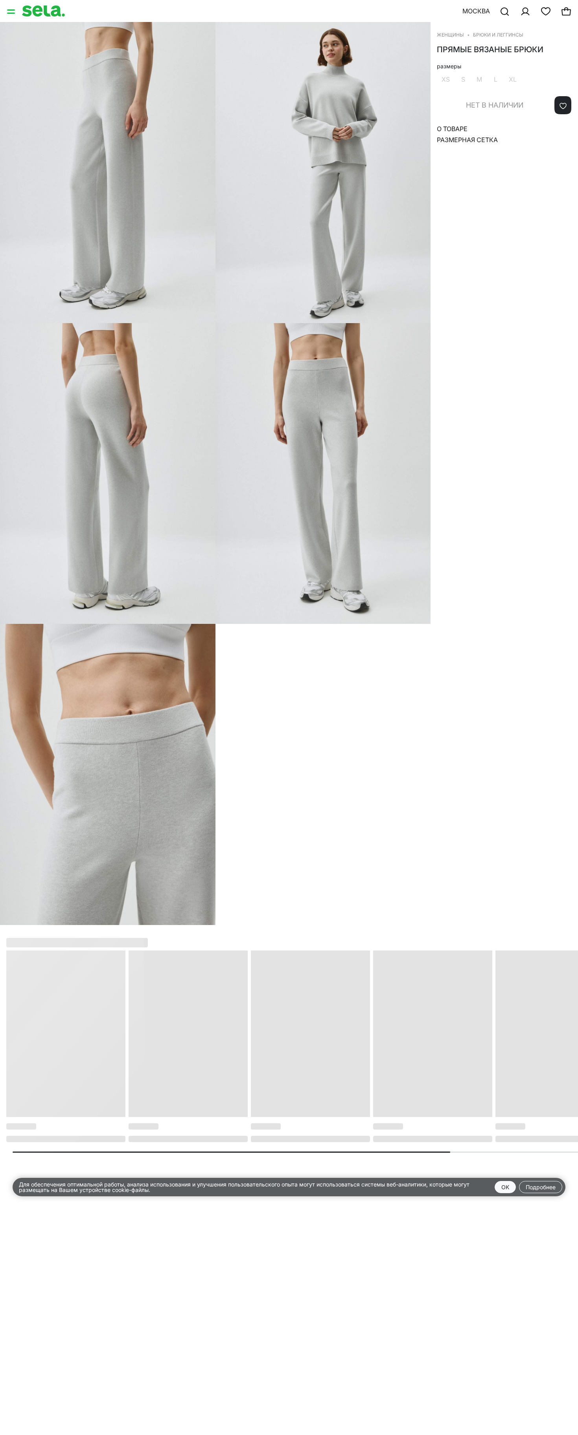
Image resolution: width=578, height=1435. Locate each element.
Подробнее (541, 1187)
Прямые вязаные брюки (490, 49)
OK (505, 1187)
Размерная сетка (467, 140)
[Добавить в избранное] (563, 105)
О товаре (452, 129)
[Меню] (12, 11)
